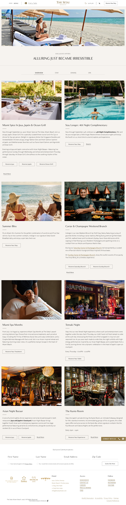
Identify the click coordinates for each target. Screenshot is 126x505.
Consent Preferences (113, 501)
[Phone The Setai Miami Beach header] (100, 3)
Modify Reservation (88, 498)
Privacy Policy (28, 464)
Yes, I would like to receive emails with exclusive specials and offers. (56, 464)
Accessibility (99, 498)
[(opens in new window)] (11, 479)
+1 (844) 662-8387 (57, 486)
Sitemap (116, 498)
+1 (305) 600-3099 (57, 488)
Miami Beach (84, 480)
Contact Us (84, 482)
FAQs (81, 490)
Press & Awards (85, 488)
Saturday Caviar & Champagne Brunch (88, 248)
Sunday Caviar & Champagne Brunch (81, 255)
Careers (83, 485)
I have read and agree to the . (21, 464)
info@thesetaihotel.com (59, 491)
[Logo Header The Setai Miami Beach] (63, 3)
